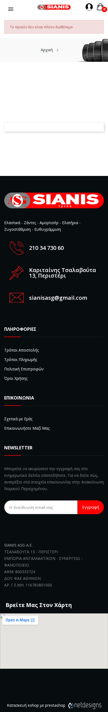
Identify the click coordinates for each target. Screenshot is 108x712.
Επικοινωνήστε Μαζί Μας (27, 428)
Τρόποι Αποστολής (21, 350)
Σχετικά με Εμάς (18, 418)
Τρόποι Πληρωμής (20, 359)
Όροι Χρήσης (15, 378)
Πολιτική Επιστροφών (24, 369)
